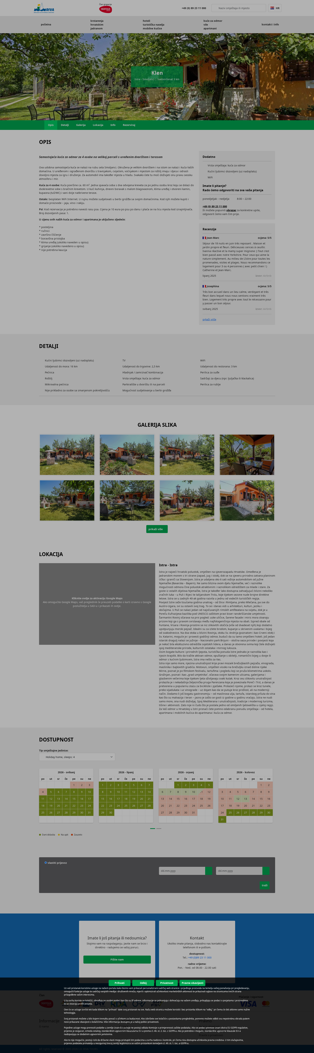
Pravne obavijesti (192, 983)
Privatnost (166, 983)
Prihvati (119, 983)
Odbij (143, 983)
